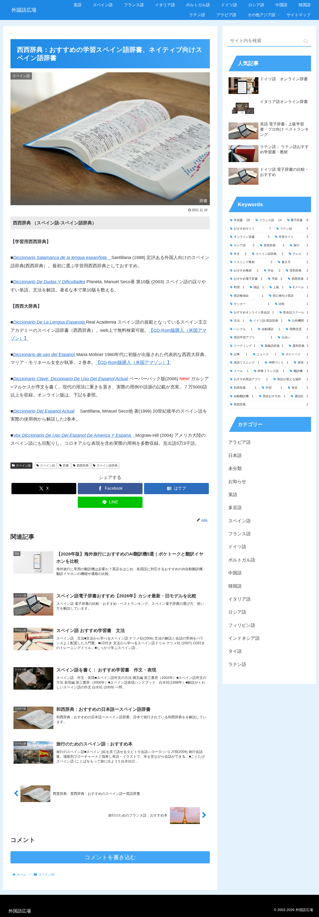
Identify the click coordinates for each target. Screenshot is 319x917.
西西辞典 (83, 465)
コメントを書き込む (110, 857)
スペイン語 (23, 465)
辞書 (66, 465)
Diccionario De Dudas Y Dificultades (49, 281)
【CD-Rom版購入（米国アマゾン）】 (133, 362)
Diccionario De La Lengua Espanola (49, 322)
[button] (306, 41)
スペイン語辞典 (107, 465)
